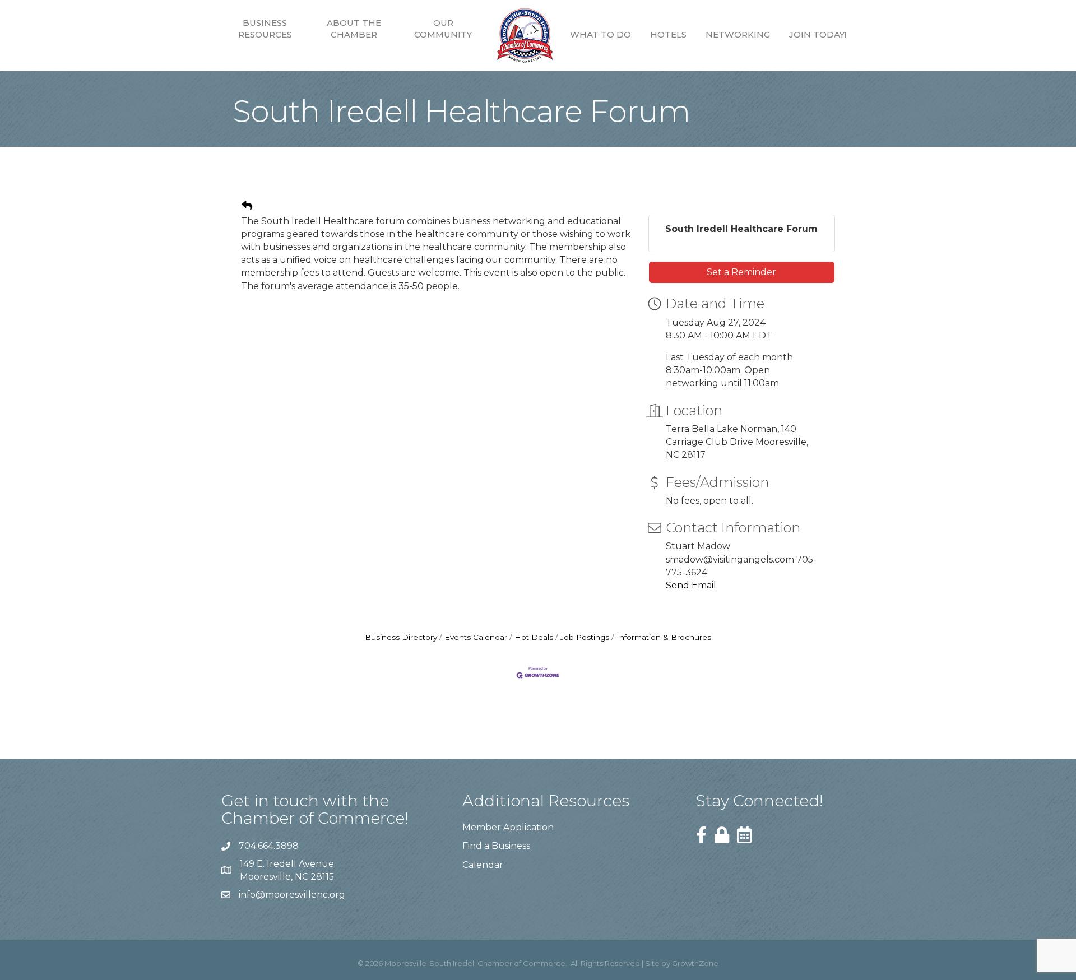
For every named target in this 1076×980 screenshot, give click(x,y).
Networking (738, 34)
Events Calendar (475, 637)
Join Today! (817, 34)
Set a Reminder (741, 272)
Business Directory (401, 637)
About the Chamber (354, 28)
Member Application (508, 827)
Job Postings (584, 637)
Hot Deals (533, 637)
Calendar (482, 865)
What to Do (600, 34)
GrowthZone (695, 963)
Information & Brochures (663, 637)
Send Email (691, 585)
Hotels (668, 34)
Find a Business (496, 845)
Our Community (443, 28)
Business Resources (265, 28)
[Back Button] (247, 206)
